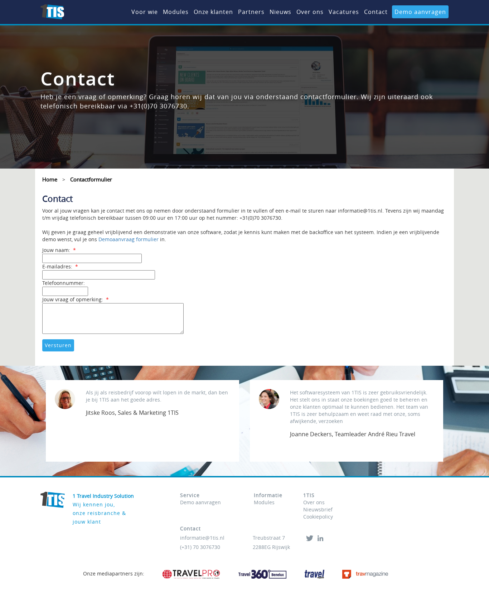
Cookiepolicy (318, 516)
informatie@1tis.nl (202, 537)
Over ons (310, 12)
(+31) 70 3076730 (200, 547)
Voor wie (144, 12)
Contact (376, 12)
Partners (251, 12)
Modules (176, 12)
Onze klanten (213, 12)
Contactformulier (91, 179)
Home (49, 179)
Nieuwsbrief (318, 509)
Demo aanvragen (420, 12)
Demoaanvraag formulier (128, 239)
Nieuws (280, 12)
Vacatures (344, 12)
